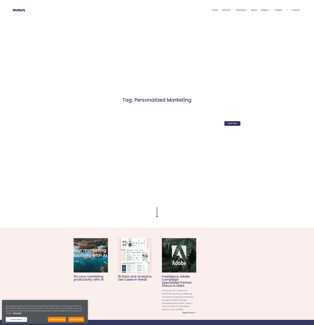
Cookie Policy (17, 313)
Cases (215, 10)
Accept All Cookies (76, 319)
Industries (241, 10)
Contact (295, 10)
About (254, 10)
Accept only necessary (57, 319)
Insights (265, 10)
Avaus (19, 10)
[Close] (84, 302)
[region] (45, 312)
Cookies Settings (16, 319)
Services (226, 10)
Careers (278, 10)
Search (287, 10)
